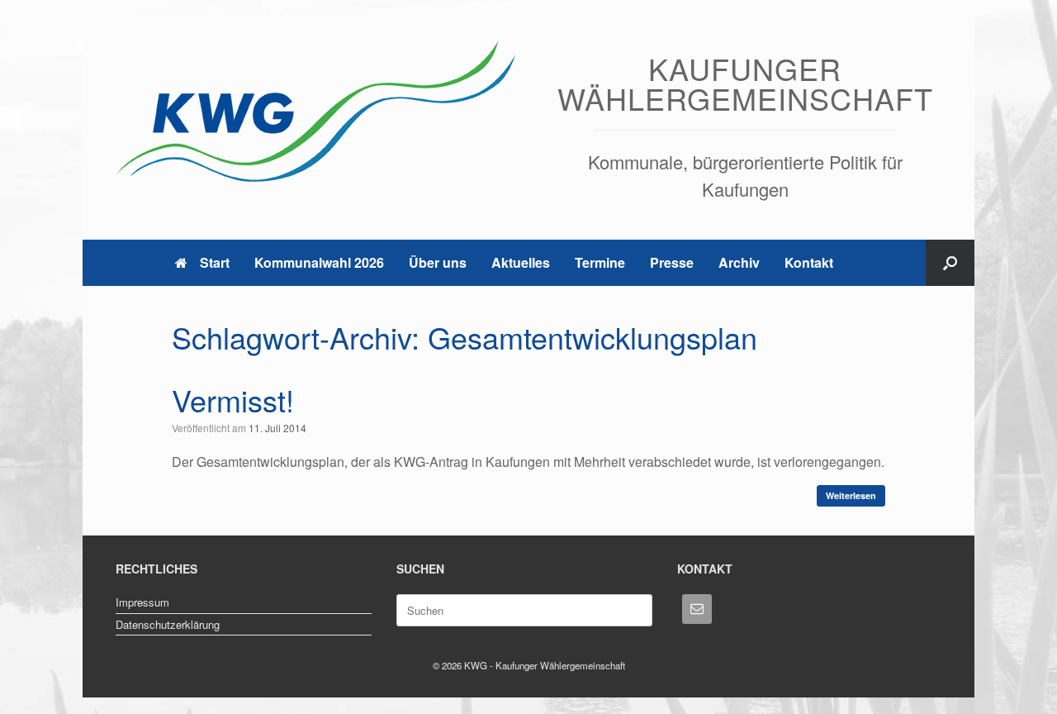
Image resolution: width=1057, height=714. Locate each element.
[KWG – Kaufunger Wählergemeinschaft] (317, 111)
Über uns (438, 262)
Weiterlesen (851, 495)
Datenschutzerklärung (168, 624)
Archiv (739, 262)
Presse (672, 262)
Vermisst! (233, 399)
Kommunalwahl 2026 (319, 262)
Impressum (142, 602)
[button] (950, 263)
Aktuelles (520, 262)
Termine (600, 262)
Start (215, 262)
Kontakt (808, 262)
